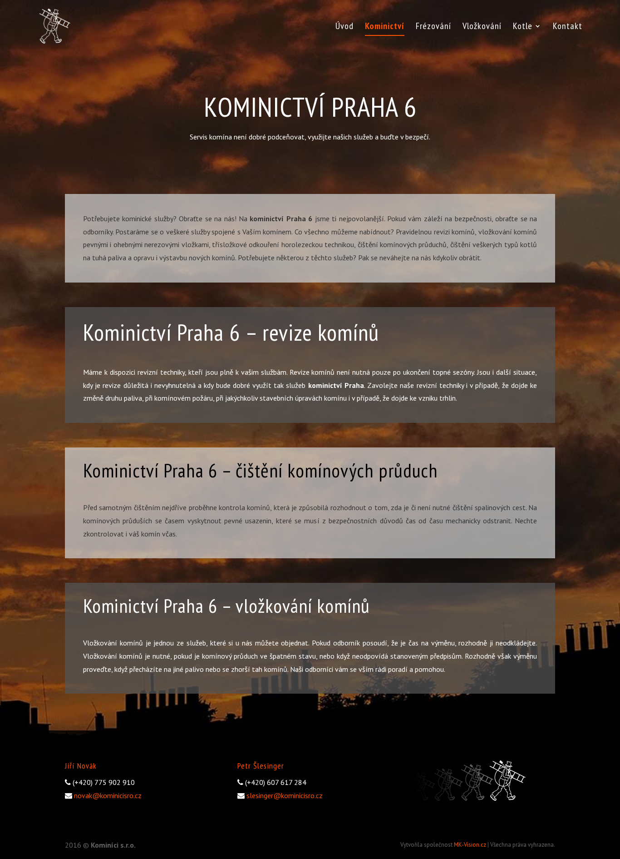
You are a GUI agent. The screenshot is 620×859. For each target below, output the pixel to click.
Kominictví (384, 27)
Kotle (522, 27)
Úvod (344, 27)
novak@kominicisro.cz (108, 795)
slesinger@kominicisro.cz (284, 795)
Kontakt (567, 27)
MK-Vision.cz (470, 845)
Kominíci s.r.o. (113, 844)
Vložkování (482, 27)
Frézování (433, 27)
